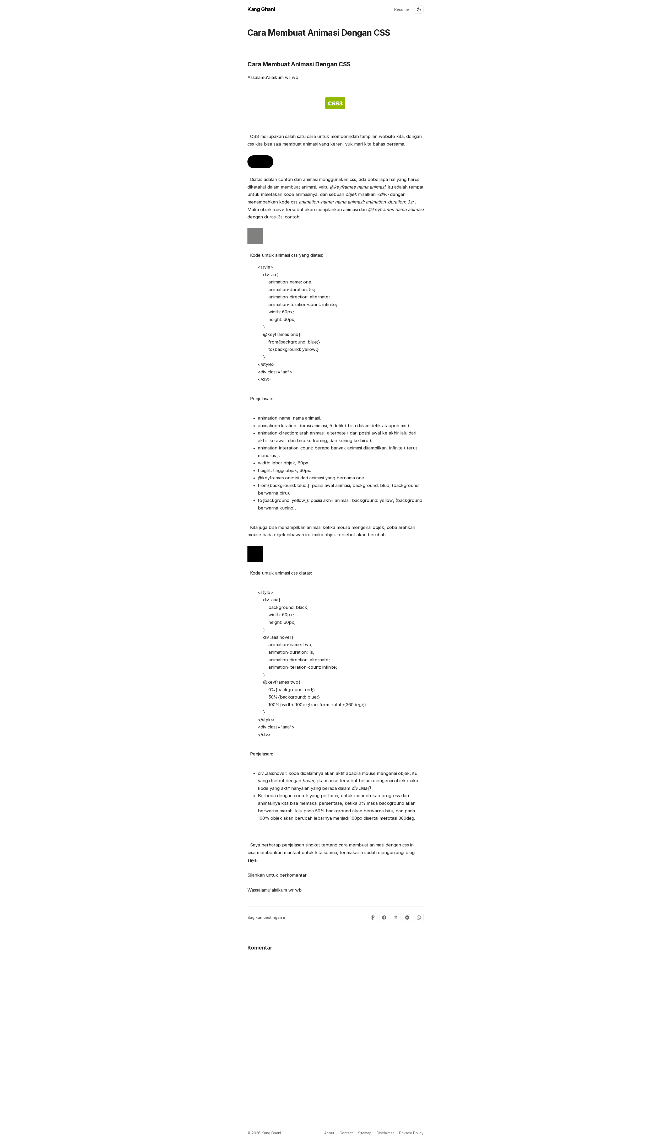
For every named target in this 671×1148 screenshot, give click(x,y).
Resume (401, 9)
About (329, 1133)
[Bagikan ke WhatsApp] (419, 917)
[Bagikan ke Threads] (372, 917)
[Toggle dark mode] (419, 9)
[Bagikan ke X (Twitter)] (396, 917)
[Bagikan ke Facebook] (384, 917)
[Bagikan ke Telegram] (407, 917)
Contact (346, 1133)
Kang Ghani (261, 9)
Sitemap (364, 1133)
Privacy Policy (411, 1133)
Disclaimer (385, 1133)
